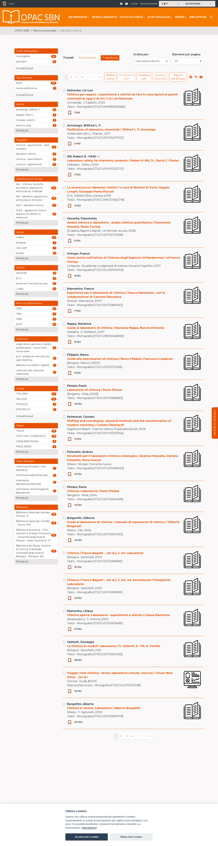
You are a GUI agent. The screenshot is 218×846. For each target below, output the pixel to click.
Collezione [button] (22, 338)
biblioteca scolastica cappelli (32, 365)
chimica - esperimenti (29, 164)
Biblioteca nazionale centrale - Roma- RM (33, 523)
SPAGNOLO (23, 409)
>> (99, 77)
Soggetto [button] (22, 139)
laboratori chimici (26, 153)
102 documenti (87, 57)
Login (134, 3)
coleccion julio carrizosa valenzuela (30, 372)
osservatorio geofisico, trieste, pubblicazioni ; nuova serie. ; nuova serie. (33, 348)
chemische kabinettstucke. (32, 475)
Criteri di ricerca (214, 423)
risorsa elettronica (26, 88)
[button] (171, 4)
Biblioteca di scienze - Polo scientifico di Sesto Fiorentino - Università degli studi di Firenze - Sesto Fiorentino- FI (33, 535)
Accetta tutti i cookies (86, 836)
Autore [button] (20, 104)
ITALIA (20, 430)
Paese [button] (20, 425)
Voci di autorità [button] (131, 17)
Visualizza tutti (144, 77)
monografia (23, 56)
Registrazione (149, 3)
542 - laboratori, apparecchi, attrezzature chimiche (32, 198)
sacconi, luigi (23, 125)
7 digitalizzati (110, 57)
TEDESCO (22, 404)
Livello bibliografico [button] (27, 50)
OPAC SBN (22, 30)
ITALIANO (22, 393)
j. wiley (20, 288)
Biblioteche (197, 17)
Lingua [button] (20, 388)
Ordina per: (141, 54)
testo (19, 82)
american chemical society (32, 283)
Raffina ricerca (110, 77)
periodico (21, 61)
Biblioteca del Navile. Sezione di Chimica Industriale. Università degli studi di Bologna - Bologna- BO (33, 551)
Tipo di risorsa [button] (24, 77)
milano (20, 237)
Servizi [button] (180, 17)
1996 (18, 308)
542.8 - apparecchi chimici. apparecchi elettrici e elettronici (31, 214)
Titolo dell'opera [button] (25, 461)
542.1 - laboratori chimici (30, 205)
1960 (19, 313)
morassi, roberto (25, 120)
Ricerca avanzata (104, 17)
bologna (21, 242)
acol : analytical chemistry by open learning (33, 358)
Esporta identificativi (178, 77)
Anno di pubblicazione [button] (29, 303)
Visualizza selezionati (160, 77)
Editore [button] (20, 267)
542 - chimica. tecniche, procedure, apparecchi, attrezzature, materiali (30, 188)
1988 (19, 319)
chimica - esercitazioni (29, 159)
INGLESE (21, 399)
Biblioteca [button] (22, 507)
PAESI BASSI (24, 446)
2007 (19, 324)
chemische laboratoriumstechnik (28, 482)
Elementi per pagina (186, 54)
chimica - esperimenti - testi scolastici (32, 147)
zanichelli (21, 272)
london (20, 253)
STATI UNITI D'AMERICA (30, 436)
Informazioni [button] (77, 17)
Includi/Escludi (24, 68)
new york (21, 247)
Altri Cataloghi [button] (158, 17)
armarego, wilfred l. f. (28, 109)
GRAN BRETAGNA (27, 441)
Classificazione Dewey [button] (29, 178)
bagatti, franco (24, 114)
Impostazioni (89, 827)
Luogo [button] (20, 232)
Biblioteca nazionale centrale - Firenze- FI (33, 514)
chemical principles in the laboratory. (31, 468)
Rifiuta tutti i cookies (131, 836)
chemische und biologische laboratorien (32, 491)
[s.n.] (18, 278)
